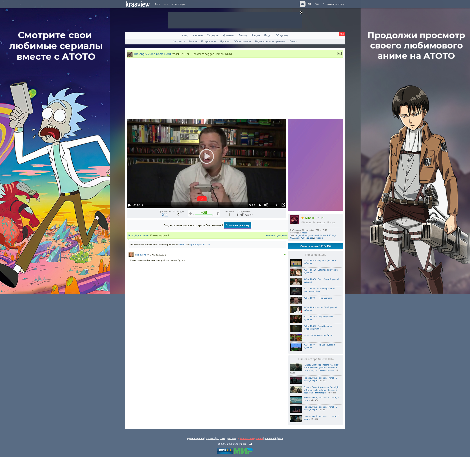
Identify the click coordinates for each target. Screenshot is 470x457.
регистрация (178, 4)
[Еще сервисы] (251, 215)
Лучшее (224, 41)
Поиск (293, 41)
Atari (297, 238)
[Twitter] (242, 215)
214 (165, 215)
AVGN (303, 238)
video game (307, 235)
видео (308, 222)
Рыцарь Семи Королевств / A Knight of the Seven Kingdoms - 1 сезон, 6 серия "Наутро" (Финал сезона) (321, 368)
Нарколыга (140, 254)
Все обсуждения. (139, 235)
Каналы (198, 35)
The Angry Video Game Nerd (152, 54)
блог (280, 438)
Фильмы (228, 35)
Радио (256, 35)
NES (292, 238)
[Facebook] (237, 215)
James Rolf (325, 235)
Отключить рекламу (333, 4)
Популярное (208, 41)
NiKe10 (308, 218)
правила (210, 438)
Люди (268, 35)
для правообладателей (250, 438)
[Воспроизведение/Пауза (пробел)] (129, 205)
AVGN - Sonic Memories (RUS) (318, 335)
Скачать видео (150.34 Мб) (315, 246)
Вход (157, 4)
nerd (316, 235)
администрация (195, 438)
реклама (231, 438)
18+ (317, 4)
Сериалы (213, 35)
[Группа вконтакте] (302, 6)
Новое (193, 41)
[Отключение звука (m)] (266, 205)
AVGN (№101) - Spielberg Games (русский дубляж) (319, 290)
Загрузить (179, 41)
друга (332, 222)
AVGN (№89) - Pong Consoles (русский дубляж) (318, 327)
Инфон (243, 443)
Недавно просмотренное (270, 41)
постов (321, 222)
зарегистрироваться (199, 244)
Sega (333, 235)
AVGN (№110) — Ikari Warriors (318, 298)
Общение (282, 35)
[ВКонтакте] (246, 215)
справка (220, 438)
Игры (304, 232)
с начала (269, 235)
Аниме (242, 35)
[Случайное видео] (309, 4)
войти (181, 244)
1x (260, 205)
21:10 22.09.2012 (158, 254)
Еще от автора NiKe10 (316, 359)
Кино (185, 35)
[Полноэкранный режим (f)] (283, 205)
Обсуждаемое (242, 41)
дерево (282, 235)
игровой (318, 238)
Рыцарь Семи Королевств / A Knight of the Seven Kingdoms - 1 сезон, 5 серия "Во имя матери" (321, 390)
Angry (298, 235)
